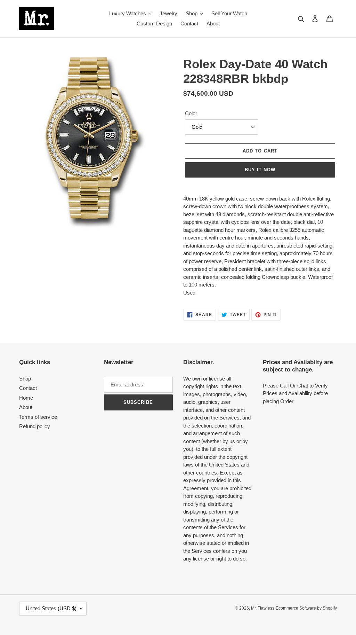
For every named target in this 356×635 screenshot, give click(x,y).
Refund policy (34, 426)
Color (191, 113)
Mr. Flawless (262, 608)
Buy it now (260, 169)
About (25, 407)
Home (26, 398)
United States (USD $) (51, 608)
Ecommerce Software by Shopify (306, 608)
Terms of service (38, 417)
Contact (28, 388)
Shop (25, 379)
